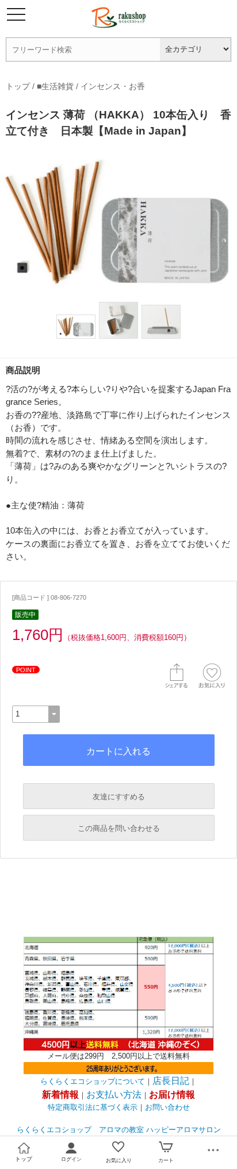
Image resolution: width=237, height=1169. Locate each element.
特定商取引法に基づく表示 (92, 1107)
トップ (18, 86)
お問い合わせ (167, 1107)
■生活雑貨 (55, 86)
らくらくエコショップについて (92, 1081)
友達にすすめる (119, 796)
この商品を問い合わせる (119, 828)
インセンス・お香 (113, 86)
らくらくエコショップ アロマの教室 (80, 1129)
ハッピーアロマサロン (183, 1129)
